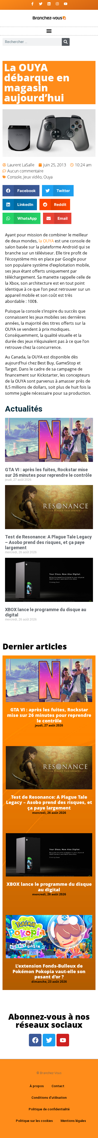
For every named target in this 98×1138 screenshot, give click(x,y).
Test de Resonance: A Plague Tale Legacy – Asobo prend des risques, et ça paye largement (48, 542)
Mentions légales (73, 1121)
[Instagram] (57, 3)
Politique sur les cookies (34, 1121)
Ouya (48, 177)
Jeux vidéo (32, 177)
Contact (58, 1086)
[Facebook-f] (32, 3)
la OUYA (46, 241)
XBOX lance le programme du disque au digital (49, 887)
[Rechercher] (66, 42)
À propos (37, 1086)
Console (14, 177)
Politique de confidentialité (49, 1109)
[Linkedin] (49, 3)
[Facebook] (35, 1040)
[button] (49, 31)
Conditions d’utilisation (49, 1097)
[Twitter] (40, 3)
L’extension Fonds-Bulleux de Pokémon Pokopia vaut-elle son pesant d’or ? (49, 971)
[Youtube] (65, 3)
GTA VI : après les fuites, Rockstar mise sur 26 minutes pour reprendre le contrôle (48, 472)
